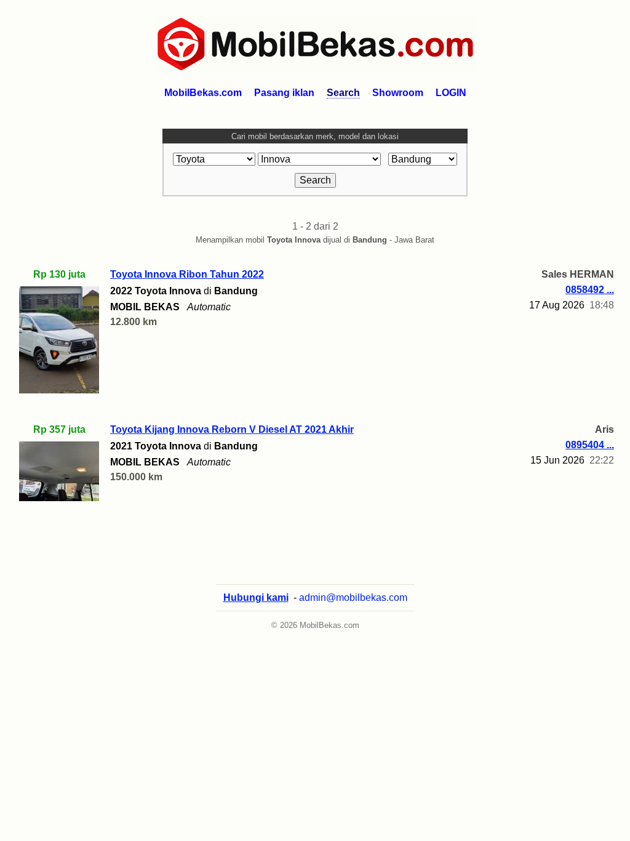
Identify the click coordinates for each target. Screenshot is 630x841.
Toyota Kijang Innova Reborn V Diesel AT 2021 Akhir (232, 429)
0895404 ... (589, 445)
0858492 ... (589, 289)
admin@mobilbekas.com (353, 597)
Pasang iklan (284, 92)
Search (343, 92)
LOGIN (451, 92)
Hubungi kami (256, 597)
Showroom (397, 92)
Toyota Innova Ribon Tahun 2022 (187, 274)
